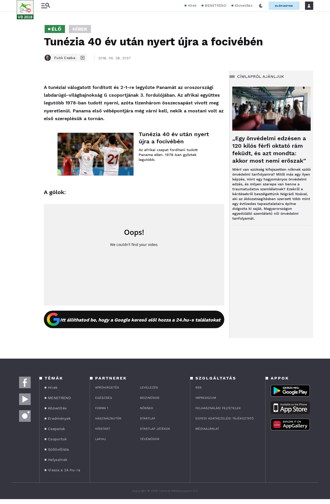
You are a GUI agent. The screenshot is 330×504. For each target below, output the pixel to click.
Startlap (147, 418)
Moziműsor (149, 398)
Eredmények (59, 418)
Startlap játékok (155, 429)
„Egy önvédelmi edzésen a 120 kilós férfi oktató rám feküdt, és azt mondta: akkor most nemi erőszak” (269, 149)
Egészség (103, 398)
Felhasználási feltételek (218, 408)
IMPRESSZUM (205, 398)
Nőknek (146, 408)
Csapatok (56, 429)
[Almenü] (46, 6)
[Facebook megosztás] (22, 84)
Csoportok (57, 439)
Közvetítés (243, 5)
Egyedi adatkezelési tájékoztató (224, 418)
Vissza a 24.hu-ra (64, 470)
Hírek (192, 5)
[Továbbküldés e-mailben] (22, 98)
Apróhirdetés (107, 387)
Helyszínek (57, 460)
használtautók (108, 418)
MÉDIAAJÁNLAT (207, 429)
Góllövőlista (58, 449)
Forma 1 (101, 408)
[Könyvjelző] (22, 113)
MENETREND (215, 5)
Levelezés (149, 387)
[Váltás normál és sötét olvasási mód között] (261, 6)
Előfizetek (284, 5)
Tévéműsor (149, 439)
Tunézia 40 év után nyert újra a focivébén (174, 138)
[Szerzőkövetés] (82, 58)
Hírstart (102, 429)
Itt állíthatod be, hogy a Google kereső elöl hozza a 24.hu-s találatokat (140, 320)
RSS (198, 387)
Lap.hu (100, 439)
